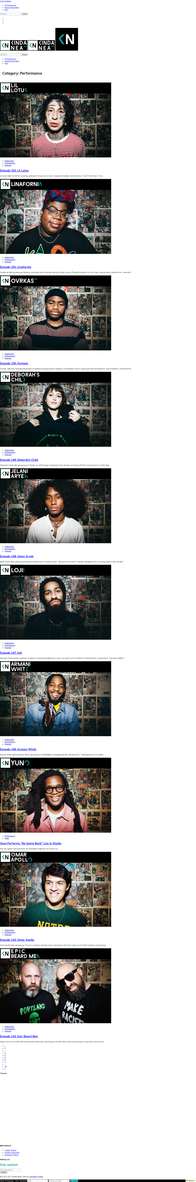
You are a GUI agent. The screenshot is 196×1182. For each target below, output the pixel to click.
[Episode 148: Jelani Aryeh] (55, 542)
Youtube (12, 1152)
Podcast (8, 165)
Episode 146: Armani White (18, 749)
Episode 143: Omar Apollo (17, 939)
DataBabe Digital (36, 1176)
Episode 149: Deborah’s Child (19, 459)
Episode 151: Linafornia (15, 267)
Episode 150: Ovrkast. (14, 363)
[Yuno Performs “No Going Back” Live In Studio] (55, 832)
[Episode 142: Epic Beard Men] (55, 1022)
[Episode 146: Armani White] (55, 735)
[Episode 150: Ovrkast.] (55, 350)
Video (7, 838)
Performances (10, 5)
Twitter (10, 1150)
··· (5, 1050)
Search (24, 14)
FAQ (6, 10)
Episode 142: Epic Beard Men (19, 1036)
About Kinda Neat (12, 7)
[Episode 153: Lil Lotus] (55, 157)
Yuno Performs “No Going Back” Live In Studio (30, 843)
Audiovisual (9, 161)
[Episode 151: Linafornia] (55, 253)
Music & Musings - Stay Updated (13, 1181)
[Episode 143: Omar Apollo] (55, 926)
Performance (10, 163)
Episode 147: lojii (11, 652)
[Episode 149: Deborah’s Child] (55, 446)
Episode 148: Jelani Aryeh (17, 556)
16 (6, 1066)
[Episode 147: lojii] (55, 639)
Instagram (11, 1155)
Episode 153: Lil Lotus (14, 170)
